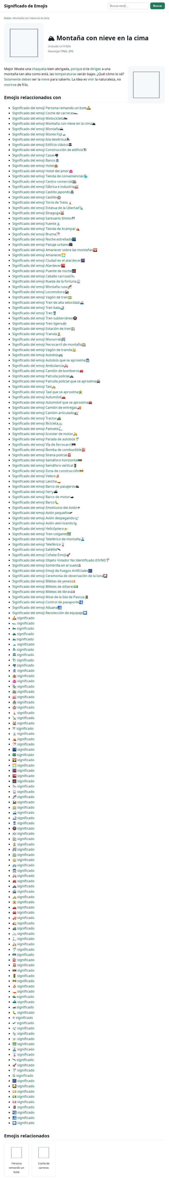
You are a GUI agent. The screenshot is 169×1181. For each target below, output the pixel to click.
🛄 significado (23, 1123)
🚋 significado (23, 860)
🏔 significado (23, 633)
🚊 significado (23, 844)
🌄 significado (23, 760)
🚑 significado (23, 875)
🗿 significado (23, 1107)
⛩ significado (23, 728)
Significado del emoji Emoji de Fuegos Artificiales (50, 570)
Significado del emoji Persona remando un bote (49, 108)
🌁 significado (23, 744)
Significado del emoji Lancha (34, 481)
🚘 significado (23, 912)
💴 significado (23, 1091)
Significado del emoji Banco (33, 160)
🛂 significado (23, 1112)
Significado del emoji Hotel (33, 165)
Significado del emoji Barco (33, 502)
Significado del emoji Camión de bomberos (45, 370)
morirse (10, 84)
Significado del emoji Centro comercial (42, 181)
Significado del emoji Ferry (33, 491)
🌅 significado (23, 765)
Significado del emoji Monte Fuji (37, 134)
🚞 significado (23, 854)
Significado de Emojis (25, 6)
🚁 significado (23, 1039)
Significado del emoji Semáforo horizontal (45, 460)
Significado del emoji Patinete (35, 428)
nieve (45, 79)
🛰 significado (23, 1059)
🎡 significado (23, 791)
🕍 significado (23, 723)
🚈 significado (23, 833)
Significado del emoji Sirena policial (39, 455)
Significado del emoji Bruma (34, 234)
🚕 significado (23, 897)
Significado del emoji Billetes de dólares (43, 586)
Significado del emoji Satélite (34, 549)
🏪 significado (23, 686)
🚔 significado (23, 891)
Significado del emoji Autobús (35, 355)
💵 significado (23, 1096)
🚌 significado (23, 865)
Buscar (157, 5)
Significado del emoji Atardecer (36, 265)
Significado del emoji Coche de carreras (43, 113)
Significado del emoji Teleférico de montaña (46, 539)
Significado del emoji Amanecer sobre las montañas (52, 250)
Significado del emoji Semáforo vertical (42, 465)
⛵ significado (23, 986)
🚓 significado (23, 886)
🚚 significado (23, 917)
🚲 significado (23, 933)
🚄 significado (23, 812)
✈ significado (22, 1017)
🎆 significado (23, 1080)
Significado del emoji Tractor (34, 418)
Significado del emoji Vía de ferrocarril (42, 444)
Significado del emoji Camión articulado (43, 413)
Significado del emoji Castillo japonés (41, 192)
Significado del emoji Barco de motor (41, 497)
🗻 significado (23, 644)
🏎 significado (23, 623)
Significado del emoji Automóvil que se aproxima (50, 402)
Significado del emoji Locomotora (38, 292)
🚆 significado (23, 823)
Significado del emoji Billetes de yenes (41, 581)
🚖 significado (23, 902)
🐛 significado (23, 1012)
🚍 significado (23, 870)
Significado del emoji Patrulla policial (40, 376)
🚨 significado (23, 965)
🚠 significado (23, 1049)
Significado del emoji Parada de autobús (43, 439)
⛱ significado (22, 1075)
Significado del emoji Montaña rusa (40, 286)
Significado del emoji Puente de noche (42, 271)
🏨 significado (23, 676)
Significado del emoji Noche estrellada (42, 239)
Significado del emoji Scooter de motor (42, 434)
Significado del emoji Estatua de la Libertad (45, 207)
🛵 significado (23, 944)
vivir (91, 79)
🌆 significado (23, 770)
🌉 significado (23, 781)
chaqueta (39, 69)
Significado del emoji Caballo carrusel (41, 276)
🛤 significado (23, 954)
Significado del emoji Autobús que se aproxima (49, 360)
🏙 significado (23, 755)
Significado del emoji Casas (33, 155)
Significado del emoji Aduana (35, 607)
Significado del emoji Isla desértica (39, 139)
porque (76, 69)
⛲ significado (23, 733)
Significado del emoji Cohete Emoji (39, 555)
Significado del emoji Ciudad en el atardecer (46, 260)
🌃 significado (23, 749)
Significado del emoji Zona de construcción (45, 471)
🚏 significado (23, 949)
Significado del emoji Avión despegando (43, 518)
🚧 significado (23, 981)
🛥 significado (23, 1007)
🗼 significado (23, 712)
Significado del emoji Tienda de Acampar (44, 228)
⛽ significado (23, 960)
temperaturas (65, 74)
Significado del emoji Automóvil (36, 397)
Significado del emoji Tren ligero (37, 323)
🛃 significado (23, 1117)
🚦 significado (23, 975)
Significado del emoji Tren (32, 313)
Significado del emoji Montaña (36, 129)
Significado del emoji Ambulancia (38, 365)
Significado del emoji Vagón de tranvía (42, 349)
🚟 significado (23, 1044)
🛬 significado (23, 1033)
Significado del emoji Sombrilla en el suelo (45, 565)
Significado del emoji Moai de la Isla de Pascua (48, 597)
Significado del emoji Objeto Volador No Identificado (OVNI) (59, 560)
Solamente (12, 79)
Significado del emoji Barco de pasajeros (43, 486)
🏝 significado (23, 649)
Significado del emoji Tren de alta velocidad (46, 302)
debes (26, 79)
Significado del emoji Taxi (32, 386)
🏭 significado (23, 697)
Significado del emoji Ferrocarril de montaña (47, 344)
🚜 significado (23, 928)
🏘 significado (23, 665)
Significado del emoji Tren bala (36, 307)
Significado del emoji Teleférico (36, 544)
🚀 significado (23, 1065)
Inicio (7, 18)
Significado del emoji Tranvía (34, 334)
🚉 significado (23, 839)
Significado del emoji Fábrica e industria (43, 186)
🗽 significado (23, 718)
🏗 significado (23, 660)
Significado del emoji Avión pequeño (40, 512)
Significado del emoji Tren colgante (39, 534)
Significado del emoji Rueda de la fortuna (44, 281)
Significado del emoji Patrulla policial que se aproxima (54, 381)
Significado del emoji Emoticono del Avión (44, 507)
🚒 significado (23, 881)
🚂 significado (23, 802)
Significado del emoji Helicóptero (38, 528)
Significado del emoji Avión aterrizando (42, 523)
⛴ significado (23, 1002)
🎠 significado (23, 786)
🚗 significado (23, 907)
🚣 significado (23, 618)
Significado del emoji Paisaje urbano (40, 244)
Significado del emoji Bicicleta (35, 423)
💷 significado (23, 1102)
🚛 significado (23, 923)
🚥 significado (23, 970)
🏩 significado (23, 681)
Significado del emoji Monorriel (36, 339)
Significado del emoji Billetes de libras (41, 591)
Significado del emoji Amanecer (36, 255)
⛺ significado (23, 739)
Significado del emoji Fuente (34, 223)
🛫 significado (23, 1028)
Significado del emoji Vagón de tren (40, 297)
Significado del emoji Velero (34, 476)
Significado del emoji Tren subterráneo (42, 318)
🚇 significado (23, 828)
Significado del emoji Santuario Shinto (42, 218)
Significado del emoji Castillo (34, 197)
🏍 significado (23, 628)
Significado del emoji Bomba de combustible (47, 449)
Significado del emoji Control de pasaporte (45, 602)
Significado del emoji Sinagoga (36, 213)
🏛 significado (23, 654)
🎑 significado (23, 1086)
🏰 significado (23, 707)
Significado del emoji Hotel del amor (40, 171)
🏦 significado (23, 670)
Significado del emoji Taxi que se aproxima (45, 392)
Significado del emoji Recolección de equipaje (47, 613)
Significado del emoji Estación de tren (41, 328)
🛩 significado (23, 1023)
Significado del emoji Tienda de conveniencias (48, 176)
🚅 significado (23, 818)
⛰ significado (23, 639)
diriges (95, 69)
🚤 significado (23, 991)
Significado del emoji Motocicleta (38, 118)
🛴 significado (23, 938)
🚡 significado (23, 1054)
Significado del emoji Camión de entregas (44, 407)
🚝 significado (23, 849)
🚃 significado (23, 807)
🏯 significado (23, 702)
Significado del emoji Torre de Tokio (40, 202)
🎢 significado (23, 796)
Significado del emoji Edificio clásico (40, 144)
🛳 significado (23, 996)
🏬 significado (23, 691)
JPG (71, 51)
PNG (64, 51)
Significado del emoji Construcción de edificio (47, 150)
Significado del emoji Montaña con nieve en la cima (52, 123)
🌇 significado (23, 775)
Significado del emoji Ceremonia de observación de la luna (57, 576)
